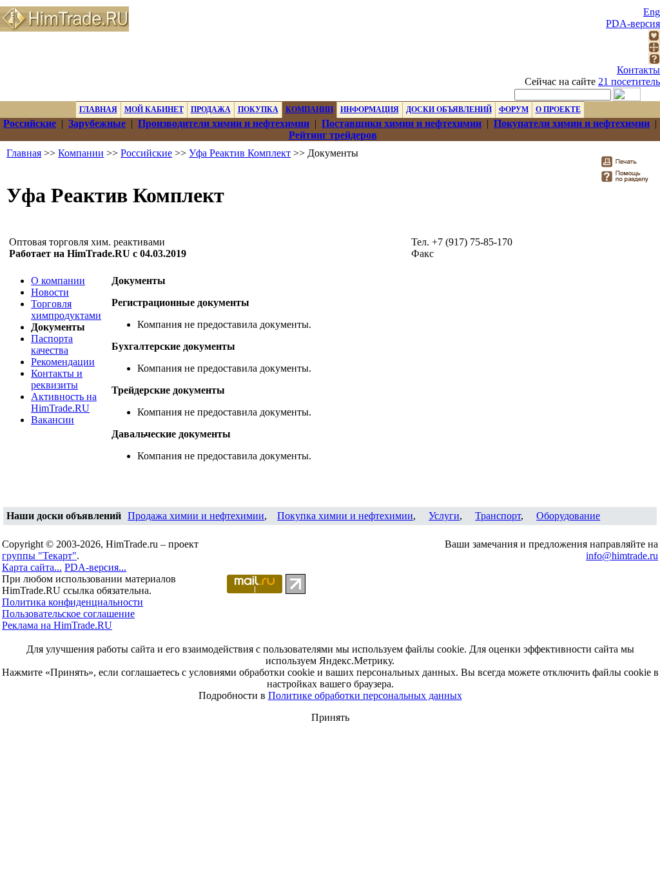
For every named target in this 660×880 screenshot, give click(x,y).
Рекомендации (63, 361)
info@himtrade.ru (622, 555)
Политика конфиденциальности (72, 602)
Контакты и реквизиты (56, 379)
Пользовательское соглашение (68, 613)
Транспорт (498, 515)
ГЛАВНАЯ (98, 109)
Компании (81, 153)
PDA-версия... (95, 567)
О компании (58, 280)
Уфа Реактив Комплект (240, 153)
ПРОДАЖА (211, 109)
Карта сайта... (32, 567)
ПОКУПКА (258, 109)
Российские (146, 153)
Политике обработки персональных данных (365, 695)
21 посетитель (629, 81)
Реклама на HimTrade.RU (57, 625)
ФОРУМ (514, 109)
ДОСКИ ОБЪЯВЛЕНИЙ (449, 109)
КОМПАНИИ (309, 109)
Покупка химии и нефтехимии (345, 515)
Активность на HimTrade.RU (64, 402)
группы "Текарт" (39, 555)
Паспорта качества (52, 344)
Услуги (444, 515)
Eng (651, 11)
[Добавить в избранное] (654, 37)
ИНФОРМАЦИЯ (369, 109)
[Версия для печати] (627, 165)
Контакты (638, 69)
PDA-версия (633, 23)
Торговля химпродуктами (66, 309)
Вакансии (52, 419)
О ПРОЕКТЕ (558, 109)
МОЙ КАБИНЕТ (154, 109)
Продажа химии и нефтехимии (196, 515)
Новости (50, 292)
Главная (23, 153)
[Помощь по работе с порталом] (654, 60)
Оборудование (568, 515)
